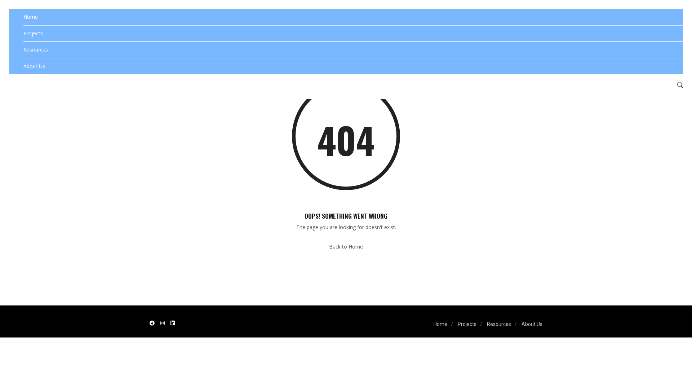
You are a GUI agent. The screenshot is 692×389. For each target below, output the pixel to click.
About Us (34, 66)
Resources (35, 49)
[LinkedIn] (172, 322)
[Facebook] (152, 322)
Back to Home (346, 246)
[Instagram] (162, 322)
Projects (33, 33)
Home (30, 16)
